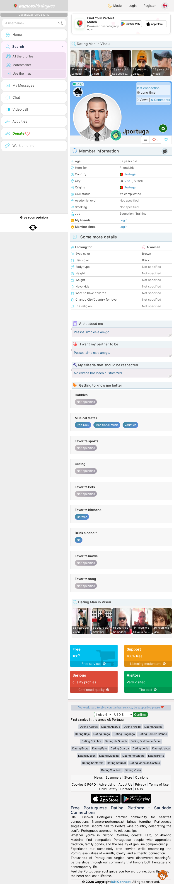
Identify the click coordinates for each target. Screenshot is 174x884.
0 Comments (160, 100)
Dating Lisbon (87, 755)
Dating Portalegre (133, 755)
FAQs (139, 789)
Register (149, 5)
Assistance (163, 875)
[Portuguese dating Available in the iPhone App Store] (106, 796)
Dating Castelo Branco (152, 734)
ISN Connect (120, 882)
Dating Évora (80, 748)
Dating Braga (101, 734)
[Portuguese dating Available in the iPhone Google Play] (136, 796)
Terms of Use (159, 784)
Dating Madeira (109, 755)
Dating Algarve (110, 726)
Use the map (21, 73)
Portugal (130, 174)
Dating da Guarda (116, 741)
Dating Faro (99, 748)
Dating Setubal (116, 763)
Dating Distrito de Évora (146, 741)
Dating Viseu (133, 770)
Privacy (140, 784)
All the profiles (22, 56)
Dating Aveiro (132, 726)
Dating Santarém (92, 763)
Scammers (113, 777)
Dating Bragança (124, 734)
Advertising (107, 784)
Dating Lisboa (161, 748)
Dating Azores (153, 726)
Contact (126, 789)
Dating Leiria (141, 748)
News (98, 777)
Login (132, 5)
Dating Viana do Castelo (144, 763)
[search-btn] (60, 23)
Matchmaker (21, 65)
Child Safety (108, 789)
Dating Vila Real (111, 770)
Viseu (128, 181)
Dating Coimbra (91, 741)
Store (128, 777)
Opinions (141, 777)
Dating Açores (89, 726)
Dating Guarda (120, 748)
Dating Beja (82, 734)
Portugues (37, 5)
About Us (125, 784)
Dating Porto (156, 755)
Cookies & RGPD (84, 784)
